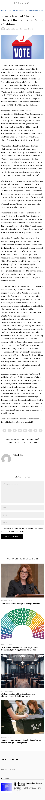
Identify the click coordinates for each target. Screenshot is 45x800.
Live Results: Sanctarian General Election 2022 (28, 784)
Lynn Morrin (13, 442)
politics (27, 442)
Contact (5, 769)
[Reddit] (35, 430)
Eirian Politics (16, 11)
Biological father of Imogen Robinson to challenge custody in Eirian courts (18, 695)
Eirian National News (33, 11)
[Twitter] (15, 430)
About (13, 769)
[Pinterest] (20, 430)
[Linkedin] (25, 430)
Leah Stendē (33, 439)
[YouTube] (13, 759)
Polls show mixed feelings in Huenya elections (20, 603)
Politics (5, 11)
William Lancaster (15, 439)
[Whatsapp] (30, 430)
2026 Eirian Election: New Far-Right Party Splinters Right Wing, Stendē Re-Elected (19, 649)
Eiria (36, 442)
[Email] (40, 430)
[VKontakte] (17, 759)
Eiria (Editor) (13, 29)
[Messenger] (10, 430)
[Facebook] (4, 430)
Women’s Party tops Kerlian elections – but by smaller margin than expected (21, 741)
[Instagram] (9, 759)
